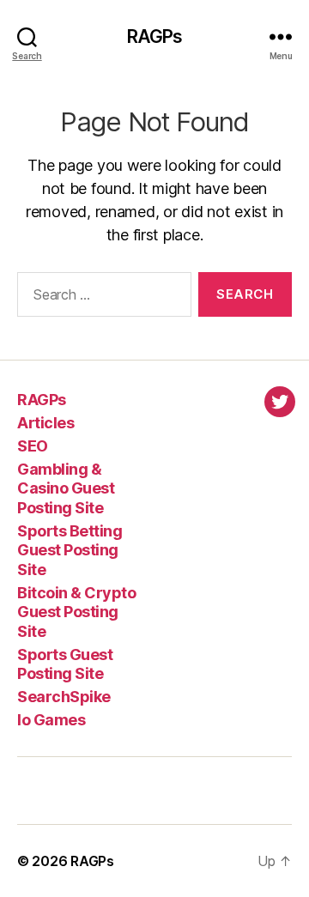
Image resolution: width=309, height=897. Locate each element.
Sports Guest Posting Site (64, 664)
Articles (45, 423)
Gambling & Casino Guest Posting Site (65, 488)
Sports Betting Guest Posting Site (69, 550)
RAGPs (155, 36)
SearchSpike (64, 697)
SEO (32, 446)
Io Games (51, 720)
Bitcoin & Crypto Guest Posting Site (76, 612)
